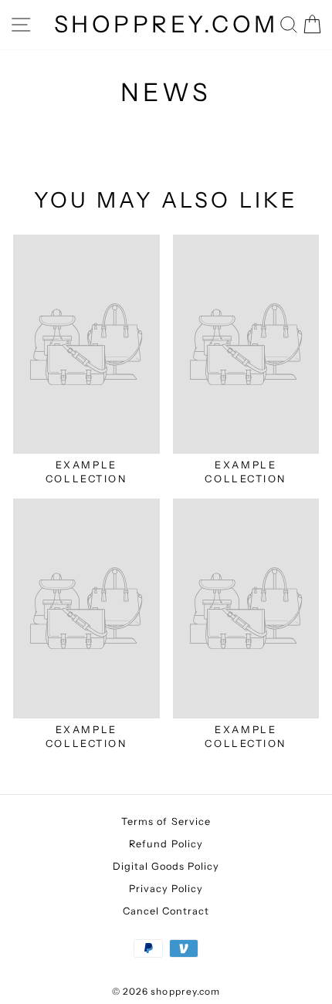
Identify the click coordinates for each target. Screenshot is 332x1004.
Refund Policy (165, 844)
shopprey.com (166, 24)
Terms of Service (166, 821)
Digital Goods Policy (166, 866)
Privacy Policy (166, 888)
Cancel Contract (166, 911)
